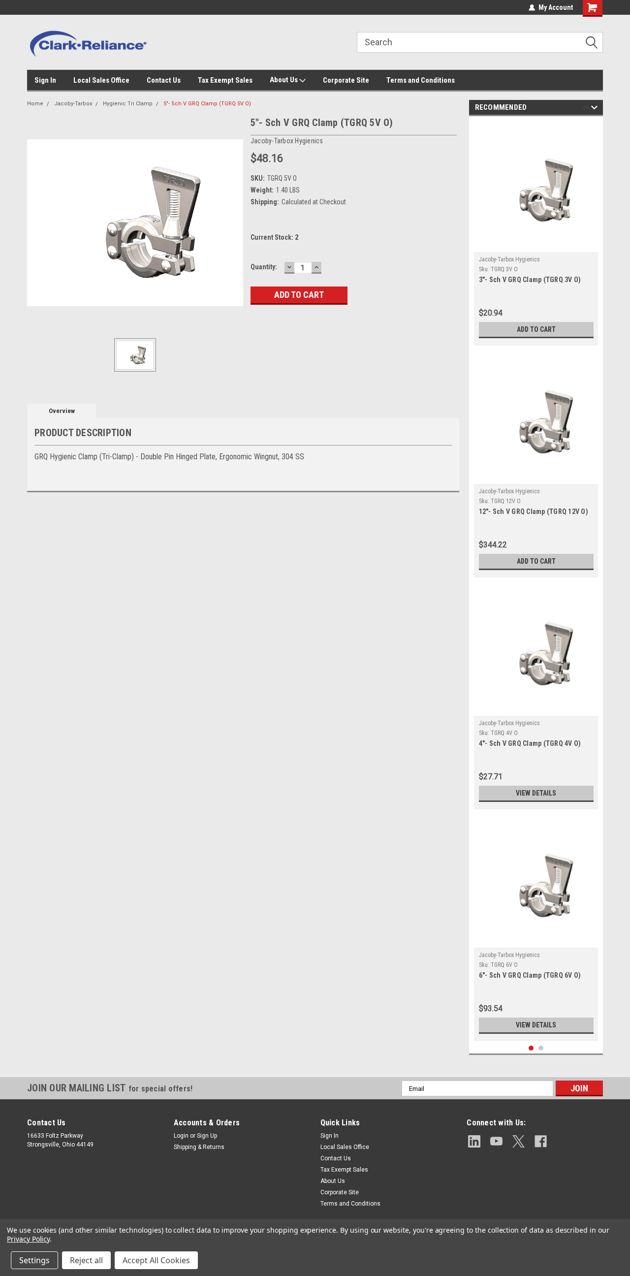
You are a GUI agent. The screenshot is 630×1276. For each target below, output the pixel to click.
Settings (34, 1260)
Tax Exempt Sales (225, 80)
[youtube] (496, 1141)
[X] (518, 1141)
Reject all (86, 1260)
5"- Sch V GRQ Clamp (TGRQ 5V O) (207, 103)
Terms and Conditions (420, 80)
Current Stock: (274, 237)
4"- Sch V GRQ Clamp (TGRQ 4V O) (530, 743)
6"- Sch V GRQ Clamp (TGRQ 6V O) (530, 975)
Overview (62, 411)
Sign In (45, 80)
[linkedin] (474, 1141)
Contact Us (164, 80)
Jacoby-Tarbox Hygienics (509, 259)
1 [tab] (531, 1048)
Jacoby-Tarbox (73, 103)
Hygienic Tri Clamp (128, 103)
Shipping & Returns (199, 1147)
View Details (536, 793)
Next (594, 109)
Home (35, 103)
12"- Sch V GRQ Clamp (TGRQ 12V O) (533, 511)
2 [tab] (541, 1048)
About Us (284, 79)
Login (181, 1135)
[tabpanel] (536, 233)
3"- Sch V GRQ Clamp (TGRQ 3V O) (530, 280)
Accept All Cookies (156, 1260)
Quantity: (264, 267)
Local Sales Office (101, 80)
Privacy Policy (28, 1239)
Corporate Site (346, 80)
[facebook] (541, 1141)
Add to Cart (536, 329)
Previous (585, 109)
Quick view (536, 245)
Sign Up (207, 1135)
